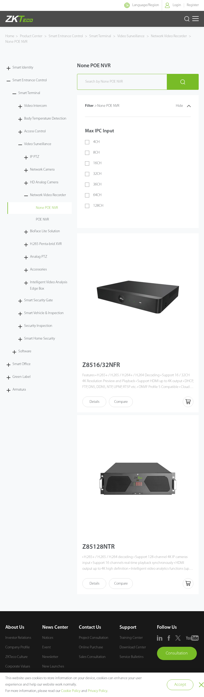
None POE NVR (16, 42)
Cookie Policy (70, 691)
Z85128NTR (98, 547)
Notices (47, 638)
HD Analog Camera (44, 182)
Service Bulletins (131, 657)
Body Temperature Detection (45, 119)
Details (94, 402)
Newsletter (50, 657)
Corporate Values (17, 667)
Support (128, 627)
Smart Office (21, 364)
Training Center (131, 638)
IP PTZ (34, 157)
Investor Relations (18, 638)
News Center (55, 627)
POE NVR (42, 220)
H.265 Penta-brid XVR (46, 244)
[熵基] (19, 19)
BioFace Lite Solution (45, 231)
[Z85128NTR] (138, 479)
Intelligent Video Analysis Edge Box (48, 285)
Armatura (19, 390)
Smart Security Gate (38, 300)
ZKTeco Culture (16, 657)
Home (9, 36)
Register (193, 5)
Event (46, 647)
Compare (121, 402)
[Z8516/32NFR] (138, 297)
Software (24, 351)
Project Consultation (93, 638)
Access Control (35, 131)
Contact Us (90, 627)
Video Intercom (35, 106)
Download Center (133, 647)
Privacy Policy (97, 691)
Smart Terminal (100, 36)
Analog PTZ (38, 257)
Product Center (31, 36)
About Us (14, 627)
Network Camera (42, 170)
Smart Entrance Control (66, 36)
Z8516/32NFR (101, 365)
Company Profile (17, 647)
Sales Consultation (92, 657)
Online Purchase (91, 647)
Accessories (38, 270)
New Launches (53, 667)
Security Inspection (38, 326)
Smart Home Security (39, 339)
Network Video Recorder (169, 36)
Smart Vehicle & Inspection (44, 313)
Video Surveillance (131, 36)
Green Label (21, 377)
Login (177, 5)
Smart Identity (22, 68)
